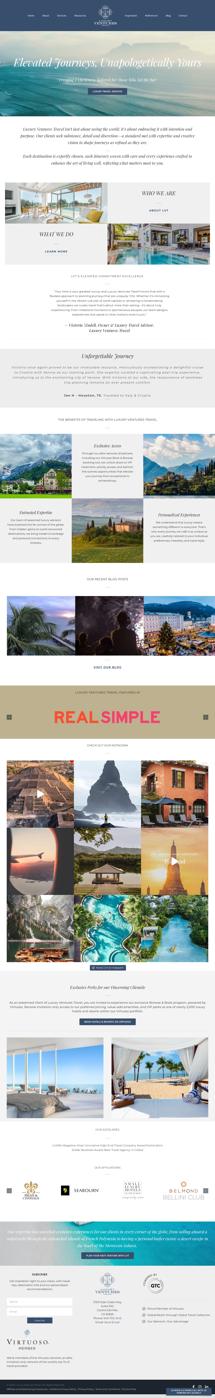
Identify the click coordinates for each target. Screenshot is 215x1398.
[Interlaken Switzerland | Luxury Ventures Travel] (36, 420)
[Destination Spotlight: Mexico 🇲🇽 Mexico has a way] (40, 779)
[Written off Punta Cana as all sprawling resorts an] (174, 913)
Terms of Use (129, 1374)
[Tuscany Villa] (107, 484)
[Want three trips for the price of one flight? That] (174, 846)
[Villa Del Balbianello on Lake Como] (179, 420)
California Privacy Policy (62, 1374)
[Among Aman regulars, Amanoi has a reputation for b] (107, 846)
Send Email (111, 1307)
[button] (9, 702)
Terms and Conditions (107, 1374)
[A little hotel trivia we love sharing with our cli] (107, 913)
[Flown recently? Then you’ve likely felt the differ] (40, 846)
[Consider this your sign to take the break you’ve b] (174, 779)
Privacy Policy (86, 1374)
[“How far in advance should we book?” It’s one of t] (40, 913)
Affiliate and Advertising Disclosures (27, 1374)
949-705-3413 (112, 1303)
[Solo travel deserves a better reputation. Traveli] (107, 779)
